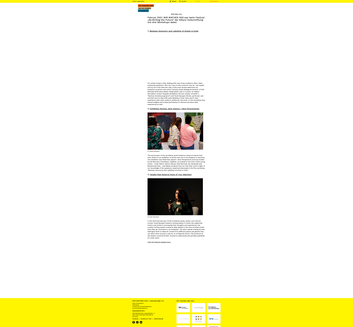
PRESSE (135, 319)
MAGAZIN (214, 1)
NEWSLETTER (146, 319)
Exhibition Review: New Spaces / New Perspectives (174, 109)
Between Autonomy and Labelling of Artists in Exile (174, 31)
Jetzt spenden (138, 1)
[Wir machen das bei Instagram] (137, 322)
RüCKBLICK (176, 14)
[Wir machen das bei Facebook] (133, 322)
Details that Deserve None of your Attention (170, 174)
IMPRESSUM (158, 319)
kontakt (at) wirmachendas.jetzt (142, 306)
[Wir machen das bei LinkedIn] (141, 322)
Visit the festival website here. (159, 242)
